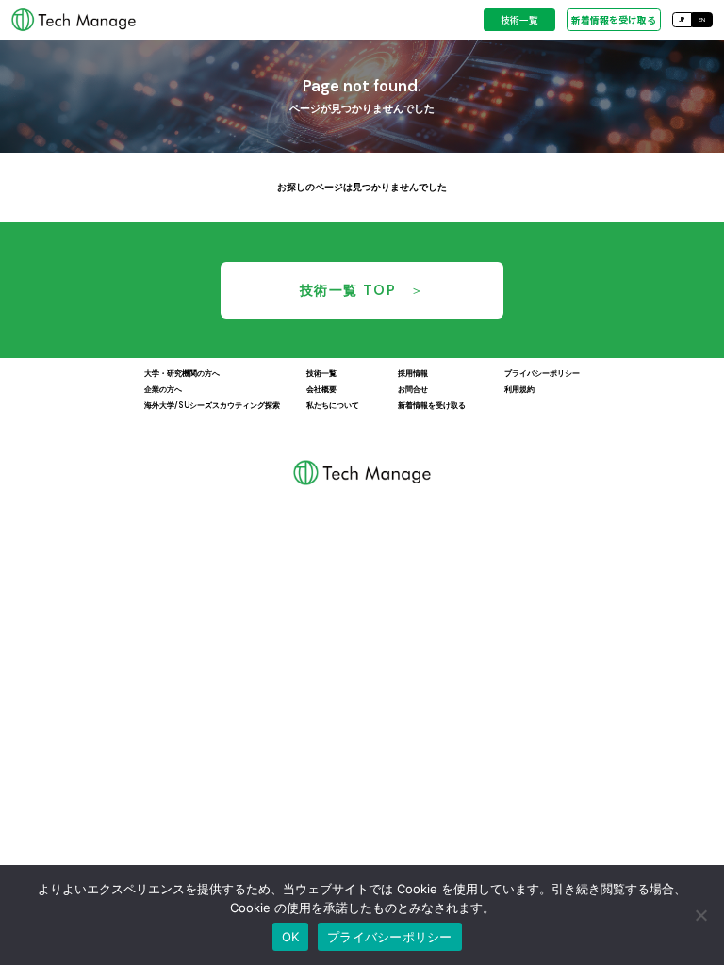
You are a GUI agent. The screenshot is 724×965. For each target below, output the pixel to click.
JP (681, 19)
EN (702, 19)
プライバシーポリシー (389, 936)
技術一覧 (519, 19)
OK (291, 936)
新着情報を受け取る (613, 19)
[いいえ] (700, 915)
